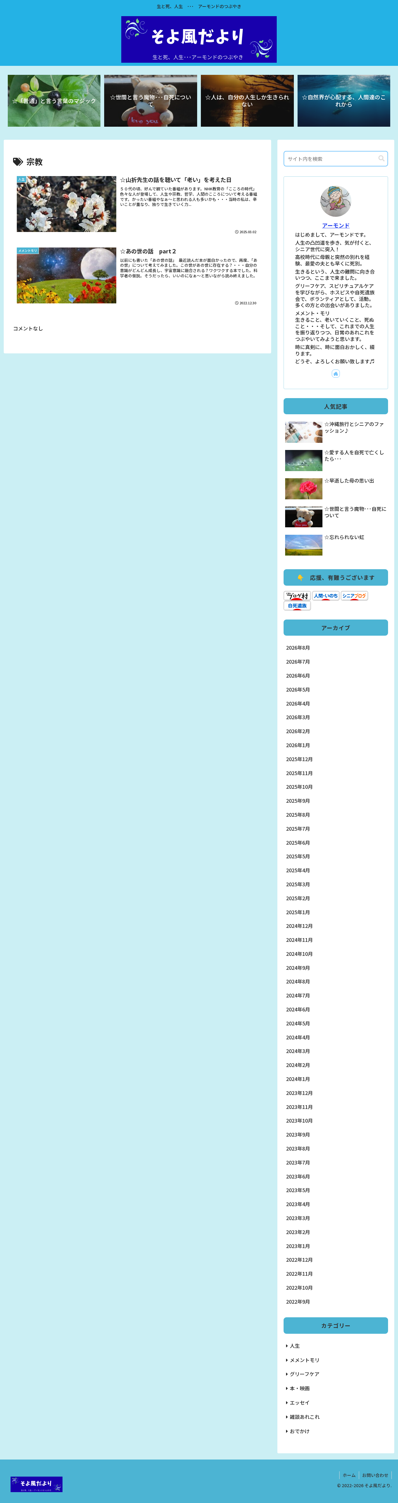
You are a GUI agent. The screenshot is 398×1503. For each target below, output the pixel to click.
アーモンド (336, 225)
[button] (381, 158)
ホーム (349, 1475)
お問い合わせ (375, 1475)
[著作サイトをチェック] (336, 374)
